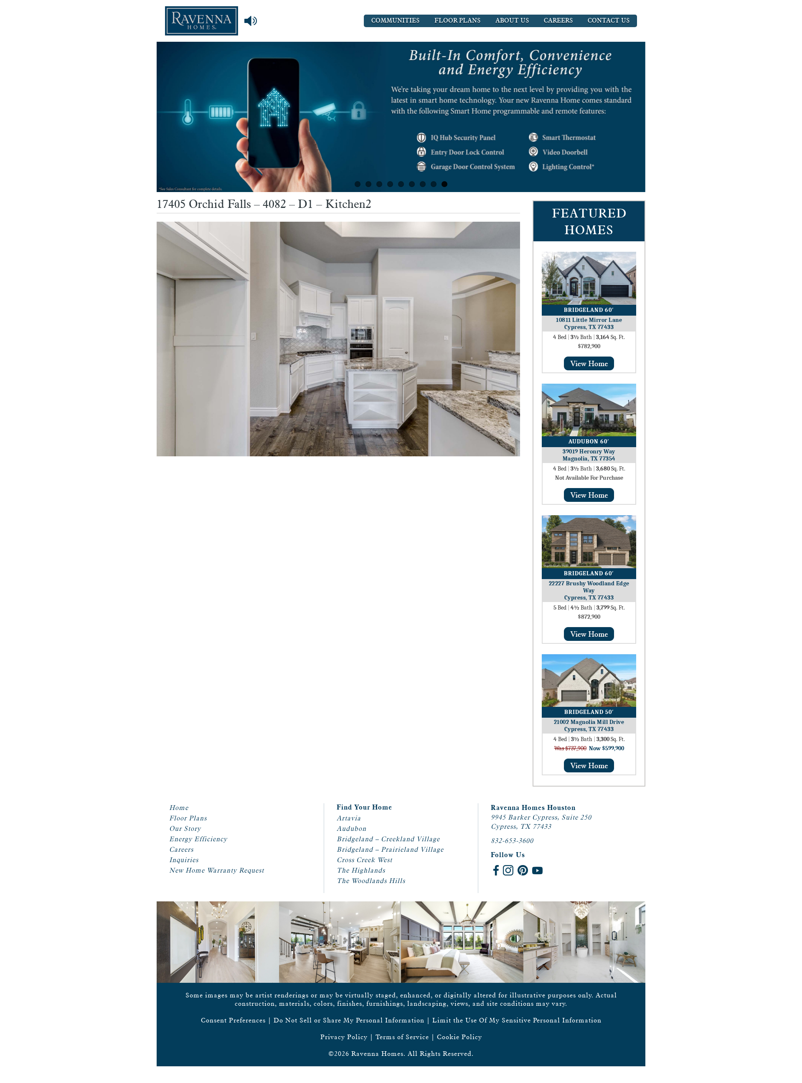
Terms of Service (402, 1037)
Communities (395, 21)
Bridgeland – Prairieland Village (390, 849)
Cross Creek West (364, 860)
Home (178, 808)
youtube (537, 870)
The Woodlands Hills (371, 881)
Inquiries (183, 860)
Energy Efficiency (198, 839)
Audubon (351, 828)
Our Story (185, 828)
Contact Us (608, 21)
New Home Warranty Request (216, 870)
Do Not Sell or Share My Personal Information (349, 1020)
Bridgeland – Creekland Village (388, 839)
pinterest (523, 870)
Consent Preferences (233, 1020)
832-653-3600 (512, 841)
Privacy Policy (344, 1037)
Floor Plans (457, 21)
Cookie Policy (459, 1037)
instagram (508, 870)
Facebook (496, 870)
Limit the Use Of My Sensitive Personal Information (517, 1020)
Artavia (349, 818)
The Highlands (361, 870)
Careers (558, 21)
